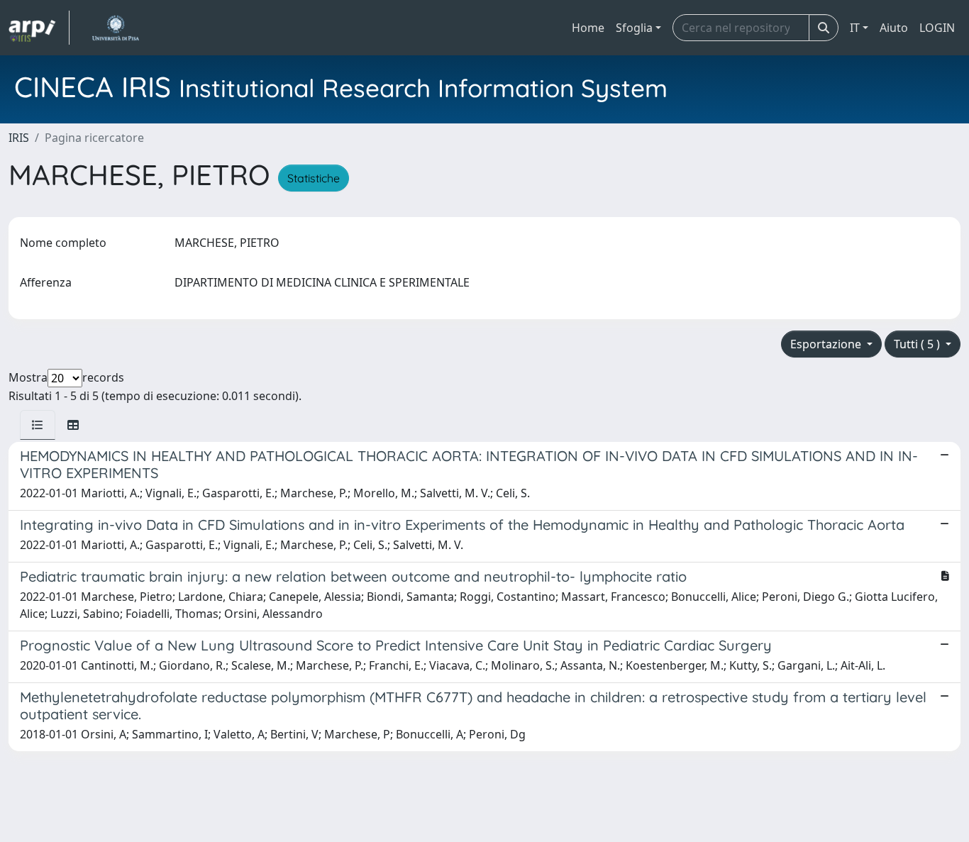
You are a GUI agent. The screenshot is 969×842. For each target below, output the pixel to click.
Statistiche (313, 178)
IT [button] (855, 27)
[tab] (37, 425)
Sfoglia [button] (634, 27)
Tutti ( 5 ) (918, 344)
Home (588, 27)
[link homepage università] (115, 28)
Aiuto (894, 27)
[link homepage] (39, 28)
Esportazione (827, 344)
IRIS (19, 137)
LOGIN (937, 27)
